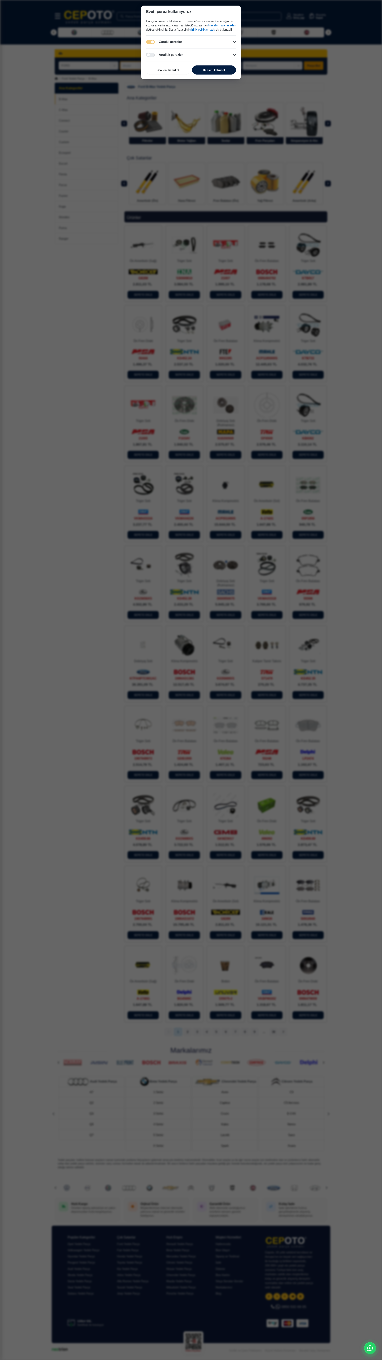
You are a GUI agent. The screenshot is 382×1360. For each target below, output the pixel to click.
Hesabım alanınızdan (222, 25)
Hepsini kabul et (214, 70)
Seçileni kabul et (168, 70)
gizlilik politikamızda (202, 29)
